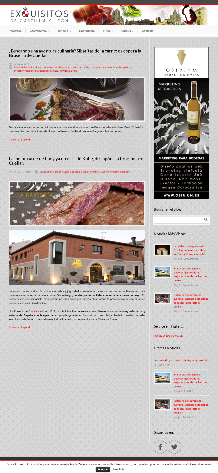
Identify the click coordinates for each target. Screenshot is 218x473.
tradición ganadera (120, 171)
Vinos (108, 31)
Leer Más (119, 469)
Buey (37, 67)
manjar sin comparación (38, 70)
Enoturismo (87, 31)
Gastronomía (39, 31)
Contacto (147, 31)
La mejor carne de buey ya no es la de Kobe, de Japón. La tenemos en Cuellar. (76, 161)
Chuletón (96, 67)
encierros (19, 70)
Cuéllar (85, 171)
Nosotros (16, 31)
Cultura (127, 31)
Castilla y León (62, 67)
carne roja (47, 67)
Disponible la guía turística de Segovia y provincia (181, 360)
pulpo (55, 70)
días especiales (109, 67)
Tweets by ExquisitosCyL (168, 335)
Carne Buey (46, 171)
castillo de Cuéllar (80, 67)
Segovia (104, 171)
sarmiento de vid (68, 70)
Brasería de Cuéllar (24, 67)
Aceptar (103, 469)
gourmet (94, 171)
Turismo (64, 31)
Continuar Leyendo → (21, 139)
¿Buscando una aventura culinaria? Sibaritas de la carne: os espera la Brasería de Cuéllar (75, 53)
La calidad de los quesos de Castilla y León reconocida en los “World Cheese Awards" (190, 250)
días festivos (124, 67)
